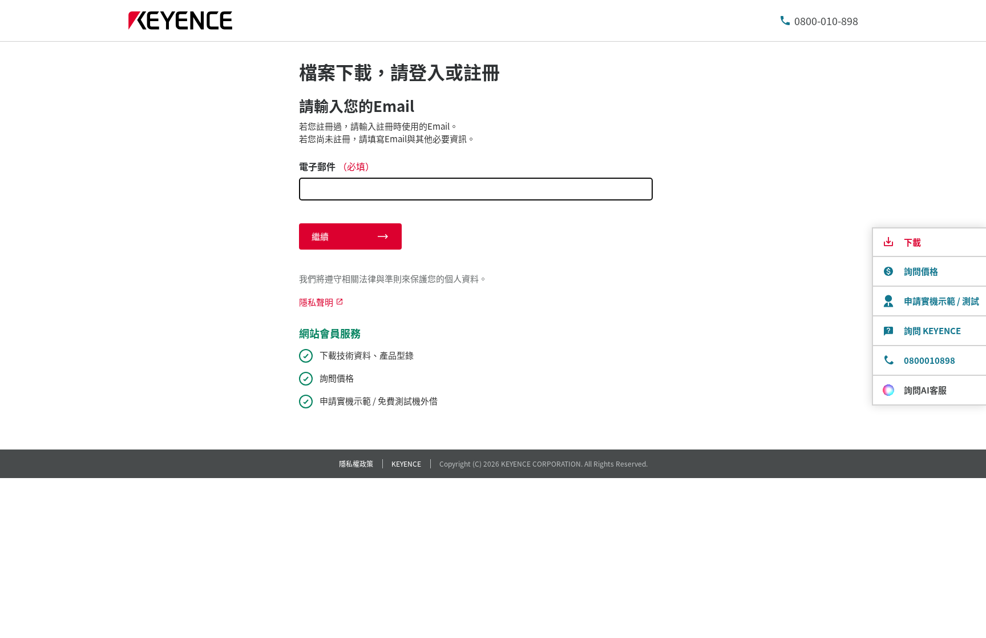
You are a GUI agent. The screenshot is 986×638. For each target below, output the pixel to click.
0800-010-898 (826, 20)
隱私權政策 (356, 463)
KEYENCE (406, 463)
